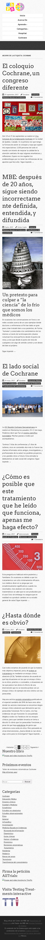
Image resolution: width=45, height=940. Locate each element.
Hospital (22, 33)
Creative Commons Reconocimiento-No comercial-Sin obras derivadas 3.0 (22, 933)
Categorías (22, 28)
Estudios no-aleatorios (11, 810)
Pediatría (6, 853)
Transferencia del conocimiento (14, 386)
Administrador (24, 534)
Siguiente (34, 747)
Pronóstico (8, 842)
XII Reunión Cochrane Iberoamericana (20, 427)
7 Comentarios (38, 386)
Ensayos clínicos (8, 802)
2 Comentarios (38, 97)
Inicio (22, 15)
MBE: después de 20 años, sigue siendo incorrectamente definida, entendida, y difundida (22, 199)
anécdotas (21, 725)
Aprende (22, 24)
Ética (4, 816)
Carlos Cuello (22, 227)
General (32, 227)
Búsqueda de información (14, 830)
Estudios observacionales (12, 813)
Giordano (26, 95)
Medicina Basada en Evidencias (14, 97)
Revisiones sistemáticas (28, 537)
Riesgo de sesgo (8, 856)
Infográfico (6, 822)
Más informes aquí (9, 772)
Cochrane (22, 37)
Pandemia (6, 850)
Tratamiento (16, 632)
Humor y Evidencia (9, 383)
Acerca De (22, 20)
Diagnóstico (8, 833)
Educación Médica (34, 380)
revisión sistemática (24, 699)
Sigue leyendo (27, 162)
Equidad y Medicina (9, 804)
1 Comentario (38, 539)
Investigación (7, 825)
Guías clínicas (9, 836)
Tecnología (6, 859)
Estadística (6, 807)
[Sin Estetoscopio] (23, 8)
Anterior (10, 747)
